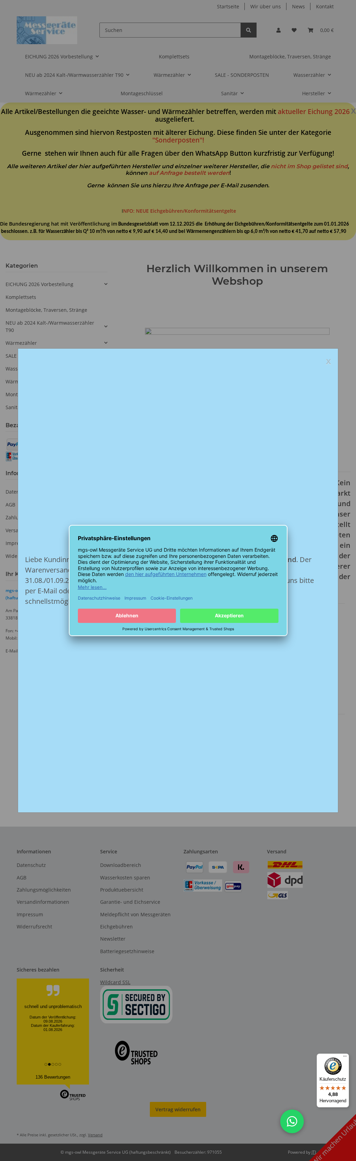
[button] (292, 1121)
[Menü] (345, 1058)
